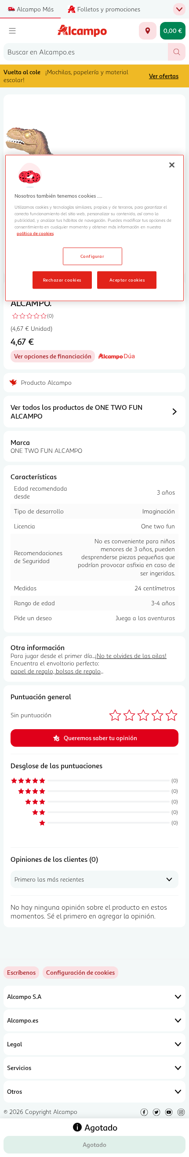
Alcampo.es (22, 1020)
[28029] (147, 31)
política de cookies (35, 232)
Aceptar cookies (127, 279)
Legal (14, 1044)
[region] (95, 228)
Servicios (19, 1067)
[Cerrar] (172, 165)
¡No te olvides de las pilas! (131, 655)
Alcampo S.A (24, 996)
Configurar (92, 255)
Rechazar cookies (62, 279)
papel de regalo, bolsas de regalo (56, 671)
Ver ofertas (163, 76)
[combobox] (85, 51)
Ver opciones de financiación (54, 357)
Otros (14, 1091)
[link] (80, 972)
